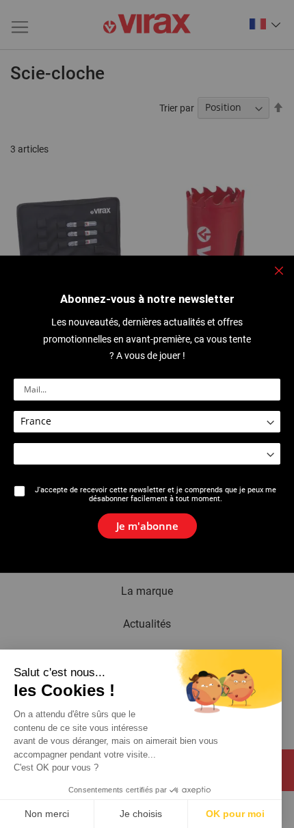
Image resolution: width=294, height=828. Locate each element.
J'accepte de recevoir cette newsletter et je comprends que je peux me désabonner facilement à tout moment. (155, 494)
